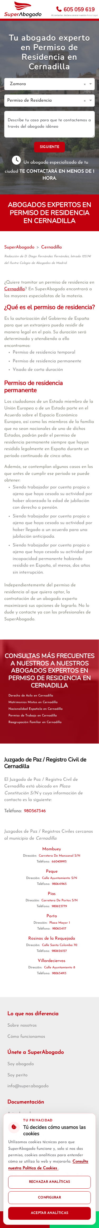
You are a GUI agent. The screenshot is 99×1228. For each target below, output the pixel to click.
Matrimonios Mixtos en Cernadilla (33, 702)
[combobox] (44, 84)
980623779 (59, 906)
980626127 (59, 951)
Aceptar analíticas (49, 1213)
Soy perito (17, 1075)
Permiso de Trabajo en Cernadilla (32, 715)
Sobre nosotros (22, 1025)
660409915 (59, 861)
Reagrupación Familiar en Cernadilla (35, 722)
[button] (85, 84)
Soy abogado (20, 1064)
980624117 (59, 928)
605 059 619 (78, 9)
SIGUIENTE (49, 147)
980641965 (59, 884)
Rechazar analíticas (49, 1182)
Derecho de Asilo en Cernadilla (30, 695)
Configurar (49, 1197)
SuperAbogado (19, 247)
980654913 (59, 973)
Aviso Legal (92, 15)
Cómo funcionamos (26, 1036)
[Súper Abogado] (22, 9)
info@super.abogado (28, 1086)
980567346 (35, 811)
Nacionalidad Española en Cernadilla (35, 709)
